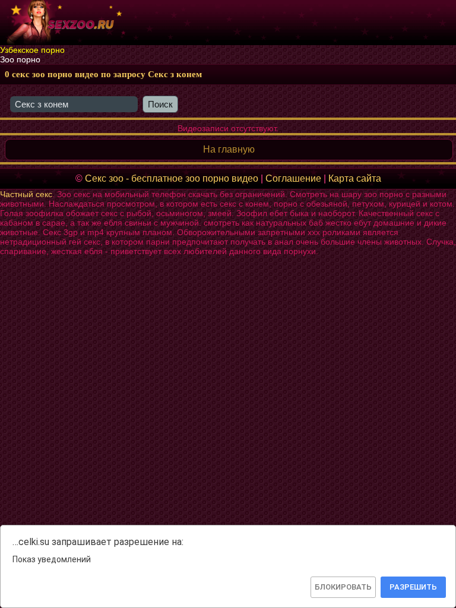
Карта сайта (354, 178)
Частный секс (26, 194)
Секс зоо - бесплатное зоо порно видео (171, 178)
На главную (229, 149)
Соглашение (293, 178)
